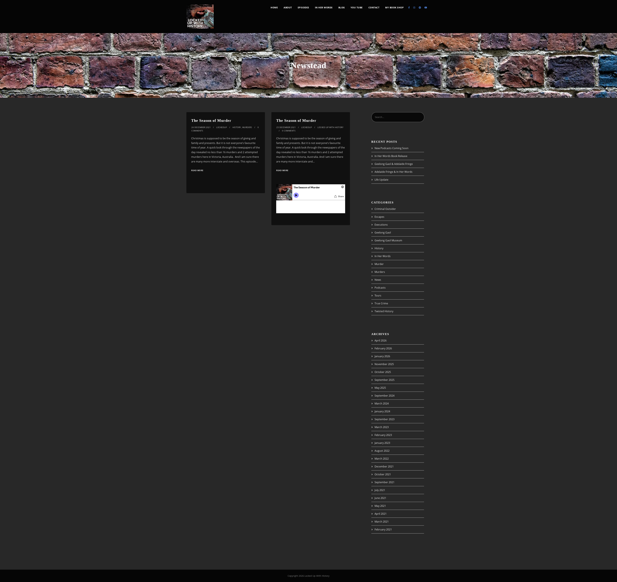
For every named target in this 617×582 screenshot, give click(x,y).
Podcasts (380, 287)
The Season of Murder (211, 120)
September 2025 (384, 380)
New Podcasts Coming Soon (391, 148)
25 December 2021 (286, 127)
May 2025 (380, 387)
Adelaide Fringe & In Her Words (393, 172)
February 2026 (383, 348)
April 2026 (381, 340)
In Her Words (324, 7)
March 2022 (382, 458)
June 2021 (380, 498)
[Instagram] (414, 7)
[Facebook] (409, 7)
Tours (378, 295)
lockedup (221, 127)
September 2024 (384, 395)
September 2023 (384, 419)
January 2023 (382, 443)
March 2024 (382, 403)
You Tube (357, 7)
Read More (197, 170)
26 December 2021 (201, 127)
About (288, 7)
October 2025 (383, 372)
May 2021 (380, 506)
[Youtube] (426, 7)
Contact (374, 7)
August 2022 (382, 450)
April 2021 (381, 513)
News (378, 280)
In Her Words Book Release (391, 156)
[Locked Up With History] (200, 16)
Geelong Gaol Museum (388, 240)
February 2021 (383, 529)
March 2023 (382, 427)
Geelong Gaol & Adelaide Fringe (394, 164)
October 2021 (383, 474)
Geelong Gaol (383, 232)
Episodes (303, 7)
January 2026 (382, 356)
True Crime (381, 303)
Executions (381, 224)
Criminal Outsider (385, 209)
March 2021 (382, 521)
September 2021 (384, 482)
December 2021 (384, 466)
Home (274, 7)
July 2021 (380, 490)
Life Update (381, 179)
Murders (247, 127)
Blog (341, 7)
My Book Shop (394, 7)
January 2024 (382, 411)
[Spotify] (420, 7)
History (236, 127)
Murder (379, 264)
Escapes (379, 217)
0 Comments (288, 130)
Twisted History (384, 311)
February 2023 (383, 435)
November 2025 (384, 364)
